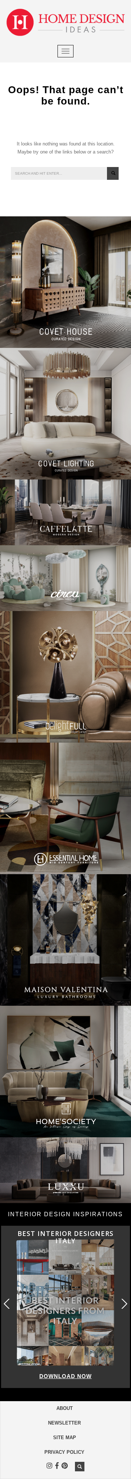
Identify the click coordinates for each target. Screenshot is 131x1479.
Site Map (64, 1437)
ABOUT (64, 1408)
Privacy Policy (64, 1452)
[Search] (113, 173)
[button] (123, 1304)
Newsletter (64, 1423)
